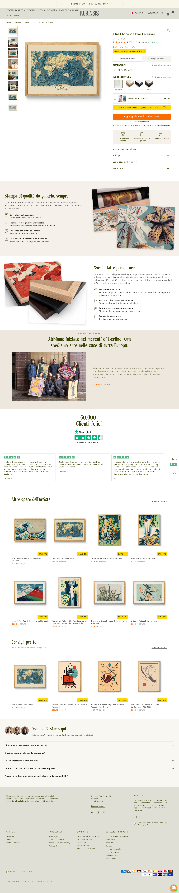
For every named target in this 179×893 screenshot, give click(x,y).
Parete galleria (68, 10)
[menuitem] (16, 10)
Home (8, 22)
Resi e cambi (119, 168)
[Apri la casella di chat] (173, 887)
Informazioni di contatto (88, 836)
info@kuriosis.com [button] (98, 806)
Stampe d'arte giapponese (117, 836)
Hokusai (121, 38)
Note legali (53, 836)
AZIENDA (10, 832)
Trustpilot (158, 42)
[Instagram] (100, 812)
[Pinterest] (105, 812)
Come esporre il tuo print (125, 162)
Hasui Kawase (111, 843)
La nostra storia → (102, 384)
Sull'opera (117, 155)
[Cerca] (162, 13)
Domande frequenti (85, 845)
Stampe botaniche (113, 849)
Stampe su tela (36, 10)
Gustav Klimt (111, 858)
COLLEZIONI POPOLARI (117, 832)
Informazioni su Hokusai (124, 149)
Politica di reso (55, 846)
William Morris (112, 855)
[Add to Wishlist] (168, 30)
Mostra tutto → (159, 501)
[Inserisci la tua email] (170, 817)
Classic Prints (29, 22)
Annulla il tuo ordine (86, 848)
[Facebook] (94, 812)
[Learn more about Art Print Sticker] (147, 98)
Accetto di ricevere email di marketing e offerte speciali (152, 823)
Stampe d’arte (14, 10)
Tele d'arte (110, 840)
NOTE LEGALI (55, 832)
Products (17, 22)
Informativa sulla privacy (59, 843)
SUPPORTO (82, 832)
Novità (51, 10)
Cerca (8, 840)
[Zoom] (100, 31)
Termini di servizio (56, 840)
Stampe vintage (112, 852)
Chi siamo (13, 16)
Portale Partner (13, 843)
